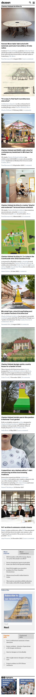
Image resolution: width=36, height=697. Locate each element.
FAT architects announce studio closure (16, 527)
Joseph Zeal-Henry (17, 267)
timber (3, 161)
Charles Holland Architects (16, 157)
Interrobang (23, 483)
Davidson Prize (6, 268)
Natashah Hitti (5, 324)
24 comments (26, 377)
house (15, 214)
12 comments (26, 216)
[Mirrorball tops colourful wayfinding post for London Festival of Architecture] (18, 292)
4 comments (27, 110)
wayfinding (4, 318)
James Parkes (5, 271)
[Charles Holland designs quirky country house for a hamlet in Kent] (18, 345)
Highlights (9, 677)
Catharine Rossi (29, 51)
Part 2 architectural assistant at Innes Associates (17, 641)
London (3, 162)
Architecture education (8, 104)
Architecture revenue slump (7, 682)
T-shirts (20, 481)
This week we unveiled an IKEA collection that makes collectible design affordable (19, 581)
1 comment (28, 165)
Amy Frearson (5, 538)
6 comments (25, 324)
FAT (2, 484)
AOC (16, 483)
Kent (29, 371)
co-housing (24, 261)
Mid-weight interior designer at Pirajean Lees (18, 658)
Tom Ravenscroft (6, 59)
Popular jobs (6, 636)
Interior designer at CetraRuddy (16, 652)
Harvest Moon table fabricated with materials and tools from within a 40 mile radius (16, 46)
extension (20, 212)
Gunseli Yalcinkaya (7, 487)
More (14, 56)
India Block (4, 430)
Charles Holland (12, 51)
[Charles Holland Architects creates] (18, 186)
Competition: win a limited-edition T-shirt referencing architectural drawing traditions (16, 472)
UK (10, 56)
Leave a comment (28, 59)
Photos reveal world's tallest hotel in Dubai (17, 576)
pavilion (20, 422)
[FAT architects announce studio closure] (18, 508)
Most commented (24, 552)
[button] (30, 2)
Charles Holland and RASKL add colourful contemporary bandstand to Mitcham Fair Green (17, 152)
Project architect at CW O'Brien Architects (16, 664)
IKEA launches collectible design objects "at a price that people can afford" (18, 557)
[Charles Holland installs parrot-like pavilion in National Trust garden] (18, 398)
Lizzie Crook (5, 377)
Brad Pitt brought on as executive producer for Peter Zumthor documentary (16, 569)
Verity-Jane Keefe (22, 265)
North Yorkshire (17, 427)
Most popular (6, 552)
